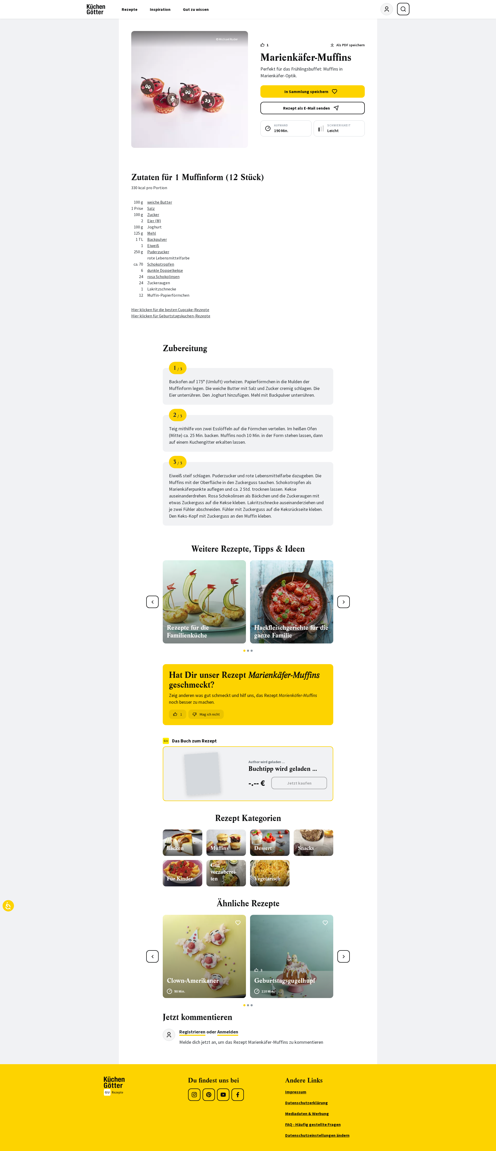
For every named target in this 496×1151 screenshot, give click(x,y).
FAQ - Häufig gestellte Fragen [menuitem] (313, 1124)
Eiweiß (153, 245)
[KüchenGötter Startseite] (96, 9)
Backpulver (157, 239)
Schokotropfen (160, 264)
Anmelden (227, 1032)
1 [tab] (244, 651)
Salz (151, 208)
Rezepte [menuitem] (129, 9)
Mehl (151, 233)
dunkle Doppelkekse (165, 270)
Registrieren (192, 1032)
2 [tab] (248, 651)
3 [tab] (252, 651)
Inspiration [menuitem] (160, 9)
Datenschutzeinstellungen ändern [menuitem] (317, 1135)
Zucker (153, 214)
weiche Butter (159, 202)
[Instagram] (194, 1094)
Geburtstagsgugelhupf (284, 981)
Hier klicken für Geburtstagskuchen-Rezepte (170, 315)
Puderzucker (158, 251)
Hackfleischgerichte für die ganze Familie (291, 632)
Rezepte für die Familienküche (188, 632)
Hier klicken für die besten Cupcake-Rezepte (170, 309)
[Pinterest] (209, 1094)
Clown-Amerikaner (193, 981)
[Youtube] (223, 1094)
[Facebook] (237, 1094)
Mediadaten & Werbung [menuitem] (307, 1113)
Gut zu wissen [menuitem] (196, 9)
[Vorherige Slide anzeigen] (152, 602)
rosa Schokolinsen (163, 276)
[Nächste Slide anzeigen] (343, 602)
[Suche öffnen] (403, 9)
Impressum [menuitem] (295, 1091)
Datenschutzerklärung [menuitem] (306, 1102)
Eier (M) (154, 220)
